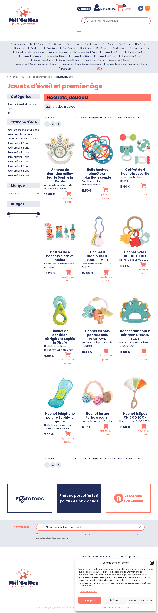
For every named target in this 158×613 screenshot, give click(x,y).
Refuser (114, 600)
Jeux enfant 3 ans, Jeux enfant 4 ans (81, 64)
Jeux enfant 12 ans (119, 60)
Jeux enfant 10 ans (69, 60)
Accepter (89, 600)
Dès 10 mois (55, 44)
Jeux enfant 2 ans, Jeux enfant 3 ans (36, 64)
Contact (84, 9)
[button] (151, 562)
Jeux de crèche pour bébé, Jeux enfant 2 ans (73, 52)
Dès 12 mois (73, 44)
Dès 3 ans (124, 44)
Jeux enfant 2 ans (112, 52)
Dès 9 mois (119, 48)
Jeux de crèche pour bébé (30, 52)
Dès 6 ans (52, 48)
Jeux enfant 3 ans (137, 52)
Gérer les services (88, 591)
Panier (127, 9)
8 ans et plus (18, 44)
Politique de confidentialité (115, 607)
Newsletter (21, 527)
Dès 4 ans (19, 48)
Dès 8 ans (101, 48)
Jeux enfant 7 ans (106, 56)
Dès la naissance (139, 48)
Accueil (14, 76)
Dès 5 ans (36, 48)
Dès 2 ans (108, 44)
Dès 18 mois (91, 44)
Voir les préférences (140, 600)
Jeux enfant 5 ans (56, 56)
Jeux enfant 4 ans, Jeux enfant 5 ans (127, 64)
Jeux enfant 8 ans (131, 56)
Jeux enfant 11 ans (94, 60)
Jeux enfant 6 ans (81, 56)
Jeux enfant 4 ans (32, 56)
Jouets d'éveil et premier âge (36, 76)
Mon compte (108, 9)
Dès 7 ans (85, 48)
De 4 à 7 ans (37, 44)
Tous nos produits (128, 556)
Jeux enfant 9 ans (43, 60)
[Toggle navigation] (79, 33)
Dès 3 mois (141, 44)
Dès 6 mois (69, 48)
